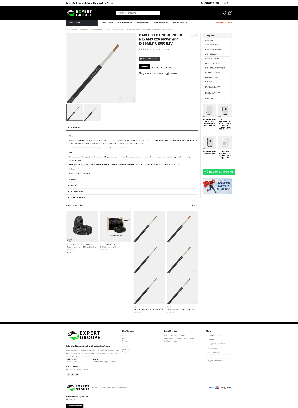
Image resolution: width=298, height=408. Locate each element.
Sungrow (125, 352)
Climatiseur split (211, 45)
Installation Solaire (180, 23)
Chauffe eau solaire (161, 23)
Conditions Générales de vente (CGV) (179, 338)
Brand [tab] (73, 179)
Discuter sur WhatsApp (221, 171)
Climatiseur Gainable (213, 50)
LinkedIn (161, 67)
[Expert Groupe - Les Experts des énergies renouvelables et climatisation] (79, 13)
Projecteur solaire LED (216, 361)
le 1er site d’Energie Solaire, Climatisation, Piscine (89, 3)
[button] (193, 205)
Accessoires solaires (73, 245)
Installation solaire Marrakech (213, 93)
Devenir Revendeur (223, 23)
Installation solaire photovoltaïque (213, 87)
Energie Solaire (91, 245)
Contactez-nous (170, 341)
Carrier (125, 338)
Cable (83, 245)
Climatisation (210, 40)
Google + (166, 67)
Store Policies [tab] (77, 191)
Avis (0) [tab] (74, 185)
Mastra (125, 346)
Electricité (209, 82)
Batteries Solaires (212, 63)
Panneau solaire (107, 23)
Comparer (173, 73)
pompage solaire (109, 245)
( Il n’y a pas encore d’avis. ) (160, 49)
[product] (82, 226)
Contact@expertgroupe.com (104, 362)
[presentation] (67, 68)
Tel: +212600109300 (210, 3)
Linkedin (77, 374)
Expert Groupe (72, 29)
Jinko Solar (126, 349)
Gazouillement (157, 67)
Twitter (72, 374)
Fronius (125, 341)
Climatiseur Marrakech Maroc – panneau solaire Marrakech (102, 29)
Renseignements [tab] (78, 197)
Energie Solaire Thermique (215, 68)
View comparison (75, 406)
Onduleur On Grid (143, 23)
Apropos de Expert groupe (174, 335)
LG (123, 344)
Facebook (153, 67)
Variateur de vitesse (125, 23)
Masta (124, 335)
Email (170, 67)
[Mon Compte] (212, 22)
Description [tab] (76, 127)
